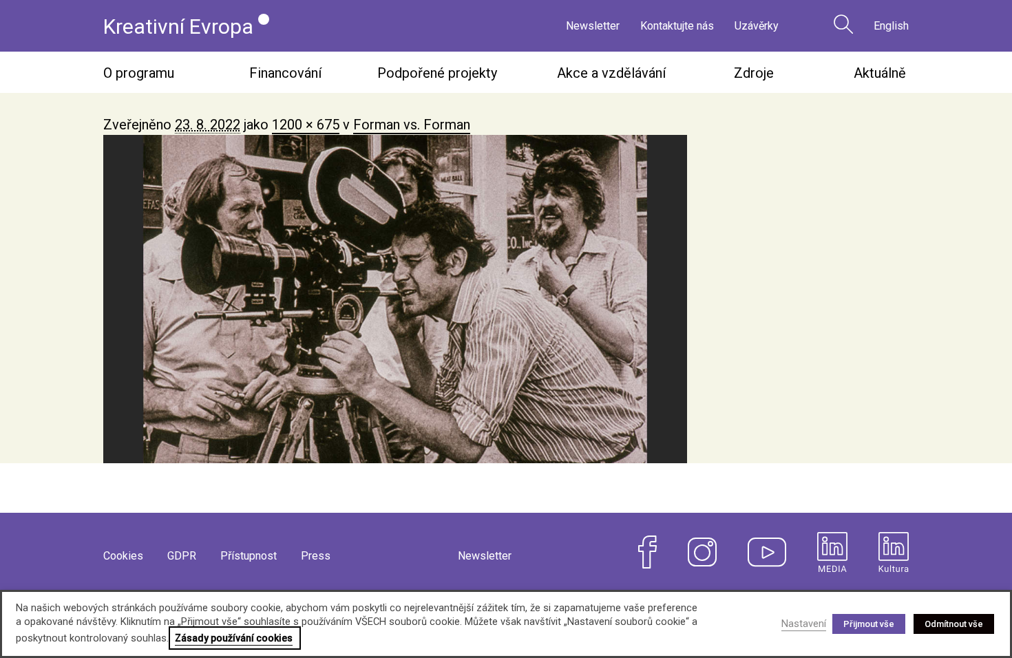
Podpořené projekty (437, 73)
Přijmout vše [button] (868, 624)
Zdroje (754, 73)
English (891, 25)
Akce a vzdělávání (611, 73)
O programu (138, 73)
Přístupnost (248, 555)
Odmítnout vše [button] (954, 624)
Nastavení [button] (803, 623)
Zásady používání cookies (234, 638)
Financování (285, 73)
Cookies (123, 555)
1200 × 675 (305, 124)
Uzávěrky (757, 25)
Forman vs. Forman (411, 124)
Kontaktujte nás (677, 25)
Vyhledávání (843, 24)
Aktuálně (880, 73)
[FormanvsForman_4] (506, 299)
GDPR (181, 555)
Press (315, 555)
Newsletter (593, 25)
